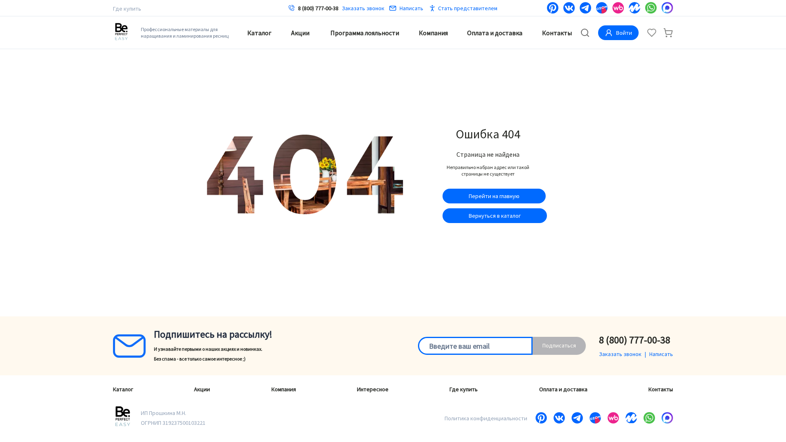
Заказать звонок (363, 8)
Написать (411, 8)
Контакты (557, 33)
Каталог (259, 33)
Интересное (372, 389)
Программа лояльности (364, 33)
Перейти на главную (494, 196)
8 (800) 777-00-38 (318, 8)
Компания (433, 33)
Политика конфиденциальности (486, 418)
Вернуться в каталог (495, 215)
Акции (300, 33)
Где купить (127, 8)
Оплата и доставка (494, 33)
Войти (624, 32)
